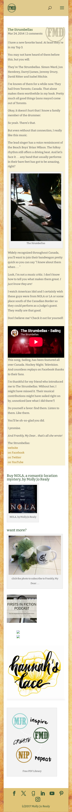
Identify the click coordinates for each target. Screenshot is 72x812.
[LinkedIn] (42, 793)
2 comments (34, 33)
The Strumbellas (20, 29)
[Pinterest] (61, 793)
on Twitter (14, 457)
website (13, 448)
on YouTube (15, 462)
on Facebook (16, 452)
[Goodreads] (33, 793)
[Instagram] (37, 799)
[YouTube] (52, 793)
